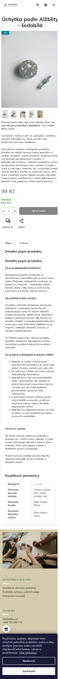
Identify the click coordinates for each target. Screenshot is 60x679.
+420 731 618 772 (12, 622)
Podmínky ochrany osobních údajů (21, 591)
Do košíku (41, 210)
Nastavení (29, 660)
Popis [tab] (8, 243)
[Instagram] (6, 629)
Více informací (28, 652)
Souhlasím (29, 671)
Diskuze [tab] (24, 243)
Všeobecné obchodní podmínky (19, 587)
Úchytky (38, 484)
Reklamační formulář (14, 596)
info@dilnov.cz (10, 619)
